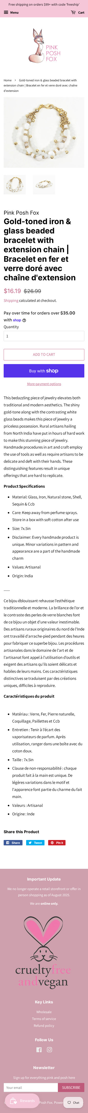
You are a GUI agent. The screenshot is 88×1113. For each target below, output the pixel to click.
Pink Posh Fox (42, 1102)
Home (7, 80)
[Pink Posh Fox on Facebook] (39, 1050)
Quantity (11, 326)
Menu (14, 12)
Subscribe (71, 1087)
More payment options (44, 383)
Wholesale (44, 1011)
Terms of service (44, 1018)
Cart (80, 12)
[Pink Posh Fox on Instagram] (49, 1050)
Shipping (11, 300)
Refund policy (44, 1025)
